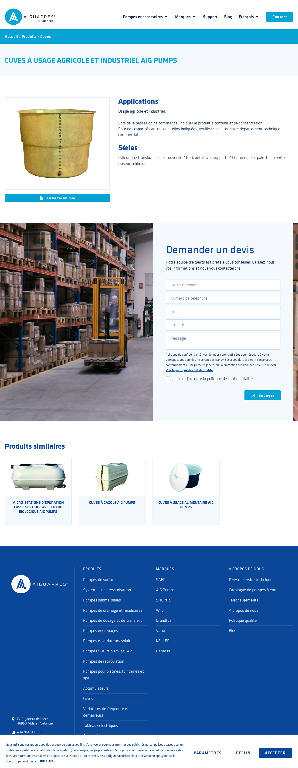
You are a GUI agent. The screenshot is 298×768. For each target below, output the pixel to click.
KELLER (163, 640)
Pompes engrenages (100, 630)
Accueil (11, 36)
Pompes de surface (99, 579)
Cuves (45, 36)
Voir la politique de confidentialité (189, 370)
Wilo (160, 610)
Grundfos (163, 620)
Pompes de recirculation (103, 661)
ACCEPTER (275, 752)
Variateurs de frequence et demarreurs (106, 712)
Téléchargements (243, 600)
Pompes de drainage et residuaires (112, 610)
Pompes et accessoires (143, 17)
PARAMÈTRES (208, 752)
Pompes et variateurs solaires (108, 640)
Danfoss (163, 651)
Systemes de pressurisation (107, 589)
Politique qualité (243, 620)
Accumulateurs (96, 688)
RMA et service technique (250, 579)
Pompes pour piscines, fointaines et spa (113, 675)
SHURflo (163, 600)
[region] (149, 751)
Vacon (161, 630)
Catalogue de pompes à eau (252, 589)
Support (210, 17)
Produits (29, 36)
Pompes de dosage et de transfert (112, 620)
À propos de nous (243, 610)
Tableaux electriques (100, 725)
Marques (183, 17)
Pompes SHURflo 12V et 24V (107, 651)
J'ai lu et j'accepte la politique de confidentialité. (213, 378)
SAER (161, 579)
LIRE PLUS (45, 761)
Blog (228, 17)
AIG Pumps (165, 589)
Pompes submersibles (102, 600)
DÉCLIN (243, 752)
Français (246, 17)
